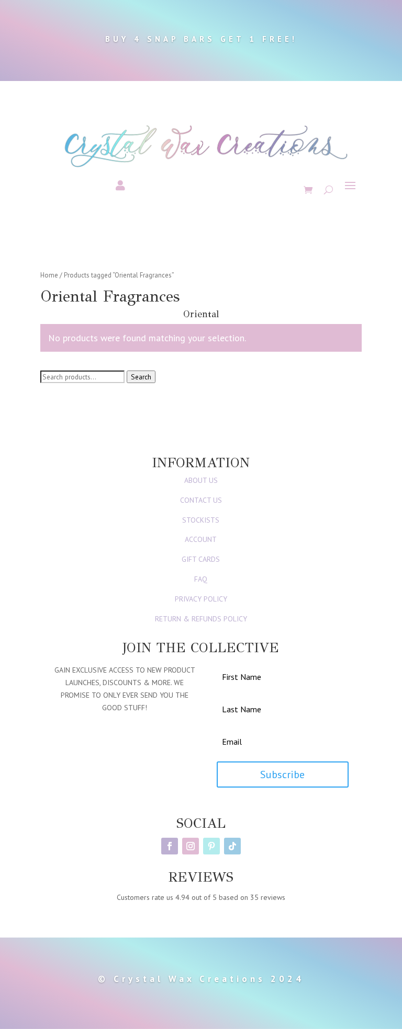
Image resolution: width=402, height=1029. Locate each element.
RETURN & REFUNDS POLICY (201, 618)
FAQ (200, 579)
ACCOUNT (201, 539)
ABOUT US (201, 480)
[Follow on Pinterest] (211, 846)
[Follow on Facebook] (169, 846)
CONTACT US (201, 500)
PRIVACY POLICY (201, 599)
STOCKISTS (200, 520)
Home (49, 275)
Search (141, 376)
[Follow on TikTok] (232, 846)
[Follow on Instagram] (190, 846)
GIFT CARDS (201, 559)
